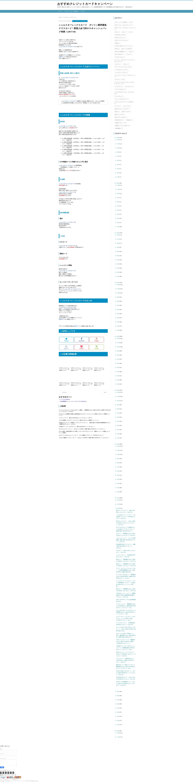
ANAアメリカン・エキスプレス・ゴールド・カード (124, 28)
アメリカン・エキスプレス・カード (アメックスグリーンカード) (124, 60)
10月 (118, 148)
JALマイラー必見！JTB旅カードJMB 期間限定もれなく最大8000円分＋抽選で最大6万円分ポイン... (125, 635)
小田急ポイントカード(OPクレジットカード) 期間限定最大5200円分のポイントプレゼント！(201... (125, 647)
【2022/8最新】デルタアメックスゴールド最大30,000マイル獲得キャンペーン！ (79, 420)
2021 (117, 282)
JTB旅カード (117, 43)
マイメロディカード (119, 96)
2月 (118, 177)
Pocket (81, 348)
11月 (118, 143)
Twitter (66, 341)
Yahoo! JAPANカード (119, 54)
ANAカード (117, 32)
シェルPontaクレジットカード (121, 69)
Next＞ (105, 392)
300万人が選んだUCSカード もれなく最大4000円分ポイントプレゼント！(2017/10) (125, 672)
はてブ (66, 347)
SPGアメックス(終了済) (127, 48)
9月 (118, 197)
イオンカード (118, 64)
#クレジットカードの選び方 (71, 11)
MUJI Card (117, 48)
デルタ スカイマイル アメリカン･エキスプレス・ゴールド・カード (124, 83)
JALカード (124, 32)
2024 (117, 137)
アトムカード (129, 54)
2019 (117, 390)
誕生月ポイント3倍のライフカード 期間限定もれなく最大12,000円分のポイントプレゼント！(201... (126, 666)
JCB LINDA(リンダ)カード (120, 34)
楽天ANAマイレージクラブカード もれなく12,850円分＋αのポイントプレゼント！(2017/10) (126, 654)
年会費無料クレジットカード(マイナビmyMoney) (73, 401)
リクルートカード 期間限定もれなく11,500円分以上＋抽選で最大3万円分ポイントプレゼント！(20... (126, 605)
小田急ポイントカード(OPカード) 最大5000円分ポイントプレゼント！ (77, 426)
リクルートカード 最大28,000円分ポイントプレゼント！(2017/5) (75, 417)
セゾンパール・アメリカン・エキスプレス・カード (124, 76)
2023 (117, 183)
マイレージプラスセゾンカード (122, 99)
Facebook (81, 341)
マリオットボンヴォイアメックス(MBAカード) (124, 102)
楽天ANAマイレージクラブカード (122, 108)
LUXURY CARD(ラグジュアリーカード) (123, 46)
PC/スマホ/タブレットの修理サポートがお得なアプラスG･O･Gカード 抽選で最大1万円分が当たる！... (126, 529)
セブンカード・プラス (120, 79)
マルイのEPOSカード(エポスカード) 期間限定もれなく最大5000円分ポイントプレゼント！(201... (126, 612)
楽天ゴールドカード (126, 111)
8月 (118, 152)
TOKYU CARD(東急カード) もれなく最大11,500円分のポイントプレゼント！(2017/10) (125, 683)
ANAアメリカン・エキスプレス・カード (124, 25)
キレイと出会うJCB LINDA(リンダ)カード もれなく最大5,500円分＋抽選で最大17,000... (126, 629)
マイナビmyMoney (65, 399)
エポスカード (126, 64)
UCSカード (131, 51)
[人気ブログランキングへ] (10, 778)
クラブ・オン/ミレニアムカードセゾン (123, 66)
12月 (118, 139)
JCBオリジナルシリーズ (120, 37)
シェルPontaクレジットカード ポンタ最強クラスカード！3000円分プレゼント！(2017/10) (126, 516)
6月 (118, 160)
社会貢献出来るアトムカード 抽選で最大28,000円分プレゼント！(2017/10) (125, 546)
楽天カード (117, 111)
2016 (117, 730)
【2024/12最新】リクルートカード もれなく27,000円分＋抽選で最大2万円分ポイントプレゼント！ (84, 437)
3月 (118, 172)
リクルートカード (127, 106)
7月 (118, 156)
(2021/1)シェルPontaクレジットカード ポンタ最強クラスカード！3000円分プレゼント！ (81, 435)
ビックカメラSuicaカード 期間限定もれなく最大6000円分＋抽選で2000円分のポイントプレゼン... (126, 576)
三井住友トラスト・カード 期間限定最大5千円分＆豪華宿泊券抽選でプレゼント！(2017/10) (125, 595)
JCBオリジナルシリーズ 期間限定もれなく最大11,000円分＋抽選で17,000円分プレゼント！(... (125, 641)
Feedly (97, 348)
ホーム (60, 11)
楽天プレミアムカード (120, 114)
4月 (118, 168)
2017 (117, 498)
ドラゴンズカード (119, 86)
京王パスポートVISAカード (121, 117)
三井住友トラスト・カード (121, 122)
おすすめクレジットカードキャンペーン (85, 3)
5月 (118, 164)
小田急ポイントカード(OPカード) (122, 125)
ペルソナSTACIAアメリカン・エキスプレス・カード (124, 93)
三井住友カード (129, 120)
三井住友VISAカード (119, 120)
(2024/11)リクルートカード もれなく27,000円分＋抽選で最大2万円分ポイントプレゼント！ (82, 429)
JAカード (131, 32)
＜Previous (64, 392)
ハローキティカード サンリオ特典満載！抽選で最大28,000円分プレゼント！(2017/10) (125, 539)
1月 (118, 226)
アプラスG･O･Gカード (120, 57)
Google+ (96, 341)
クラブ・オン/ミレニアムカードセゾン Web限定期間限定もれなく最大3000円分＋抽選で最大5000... (126, 570)
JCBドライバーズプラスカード (121, 40)
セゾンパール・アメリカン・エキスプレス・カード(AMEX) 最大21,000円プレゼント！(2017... (125, 618)
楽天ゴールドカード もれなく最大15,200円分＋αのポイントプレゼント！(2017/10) (125, 522)
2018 (117, 444)
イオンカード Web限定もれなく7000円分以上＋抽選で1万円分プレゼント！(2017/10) (125, 660)
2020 (117, 336)
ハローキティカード (129, 86)
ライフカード (118, 106)
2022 (117, 232)
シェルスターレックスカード (121, 72)
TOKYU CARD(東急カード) (121, 51)
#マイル (83, 11)
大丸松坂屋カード (119, 128)
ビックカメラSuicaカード (120, 89)
